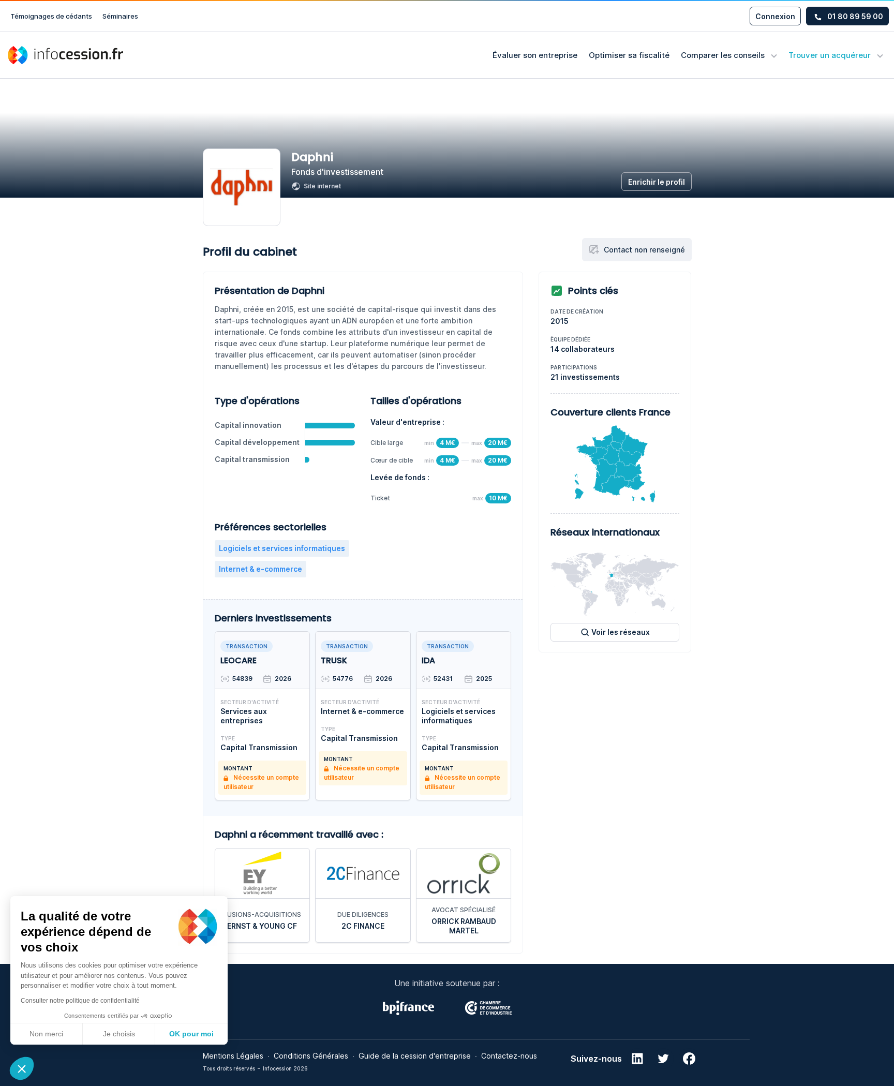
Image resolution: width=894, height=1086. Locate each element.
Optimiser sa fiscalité (629, 55)
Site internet (322, 186)
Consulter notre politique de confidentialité (80, 1000)
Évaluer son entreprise (535, 55)
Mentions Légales (233, 1055)
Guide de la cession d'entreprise (415, 1055)
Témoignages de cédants (51, 16)
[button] (21, 1068)
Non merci (46, 1034)
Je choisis (119, 1034)
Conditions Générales (311, 1055)
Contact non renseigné (644, 249)
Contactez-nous (509, 1055)
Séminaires (120, 16)
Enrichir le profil (656, 181)
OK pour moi (191, 1034)
